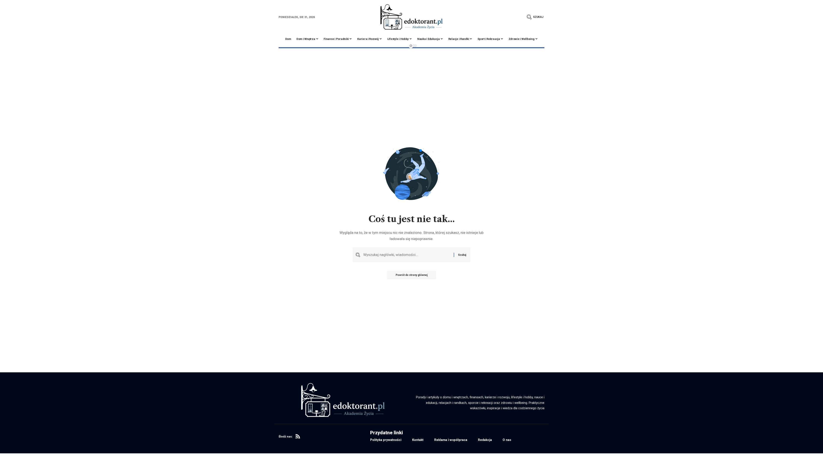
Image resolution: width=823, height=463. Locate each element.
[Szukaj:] (407, 254)
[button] (535, 17)
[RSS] (298, 436)
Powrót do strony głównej (412, 275)
